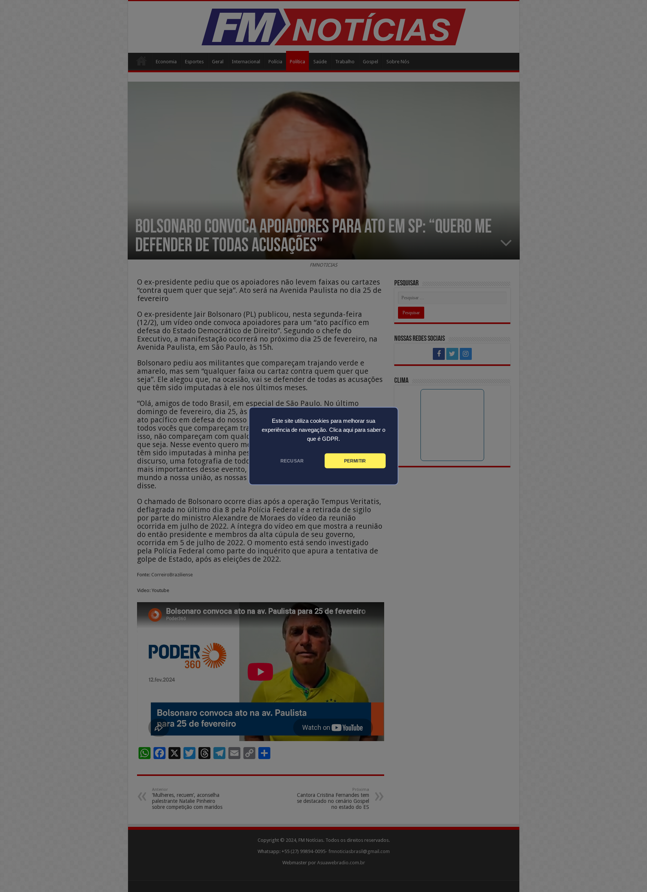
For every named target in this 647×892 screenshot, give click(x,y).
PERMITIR (355, 461)
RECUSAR (292, 461)
